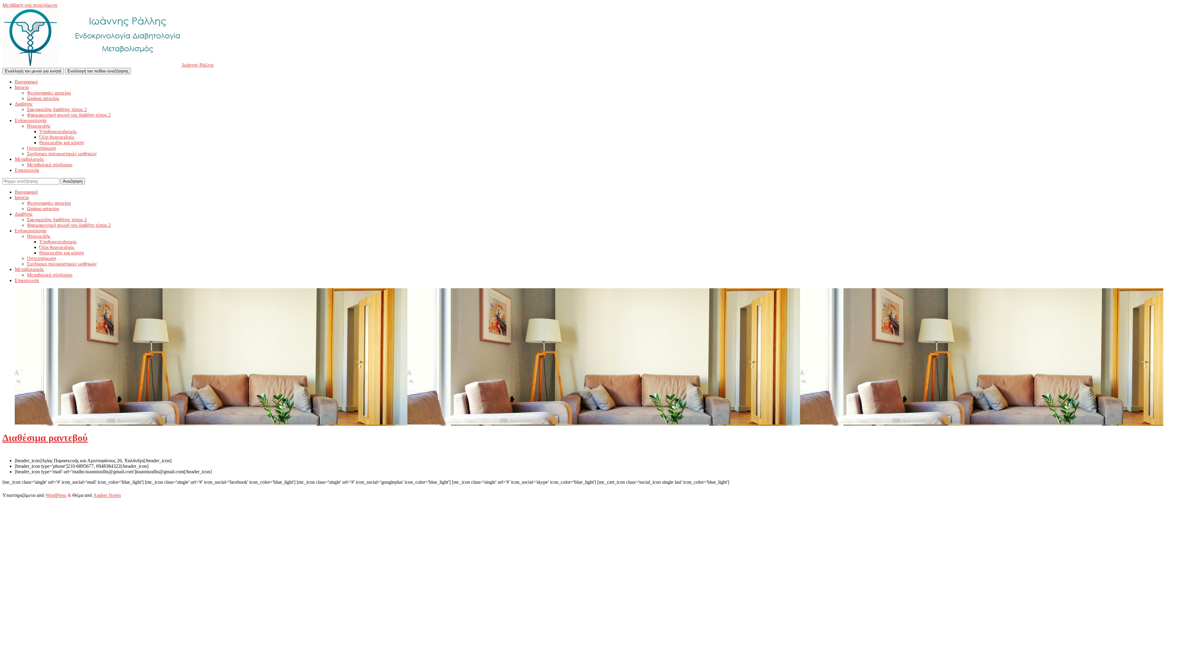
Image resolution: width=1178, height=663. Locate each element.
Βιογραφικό (26, 81)
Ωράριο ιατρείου (43, 98)
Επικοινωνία (27, 170)
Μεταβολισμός (29, 159)
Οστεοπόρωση (41, 148)
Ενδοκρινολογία (30, 120)
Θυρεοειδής (38, 126)
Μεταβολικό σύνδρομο (49, 164)
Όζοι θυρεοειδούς (56, 137)
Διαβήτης (24, 104)
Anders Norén (107, 495)
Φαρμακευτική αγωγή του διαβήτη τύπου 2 (69, 115)
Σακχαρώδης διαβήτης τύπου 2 (57, 109)
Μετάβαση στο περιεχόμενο (29, 5)
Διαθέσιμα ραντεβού (45, 437)
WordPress (55, 495)
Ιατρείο (22, 87)
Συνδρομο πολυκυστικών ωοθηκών (62, 153)
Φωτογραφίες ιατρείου (49, 92)
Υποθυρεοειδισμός (58, 131)
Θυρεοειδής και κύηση (61, 142)
